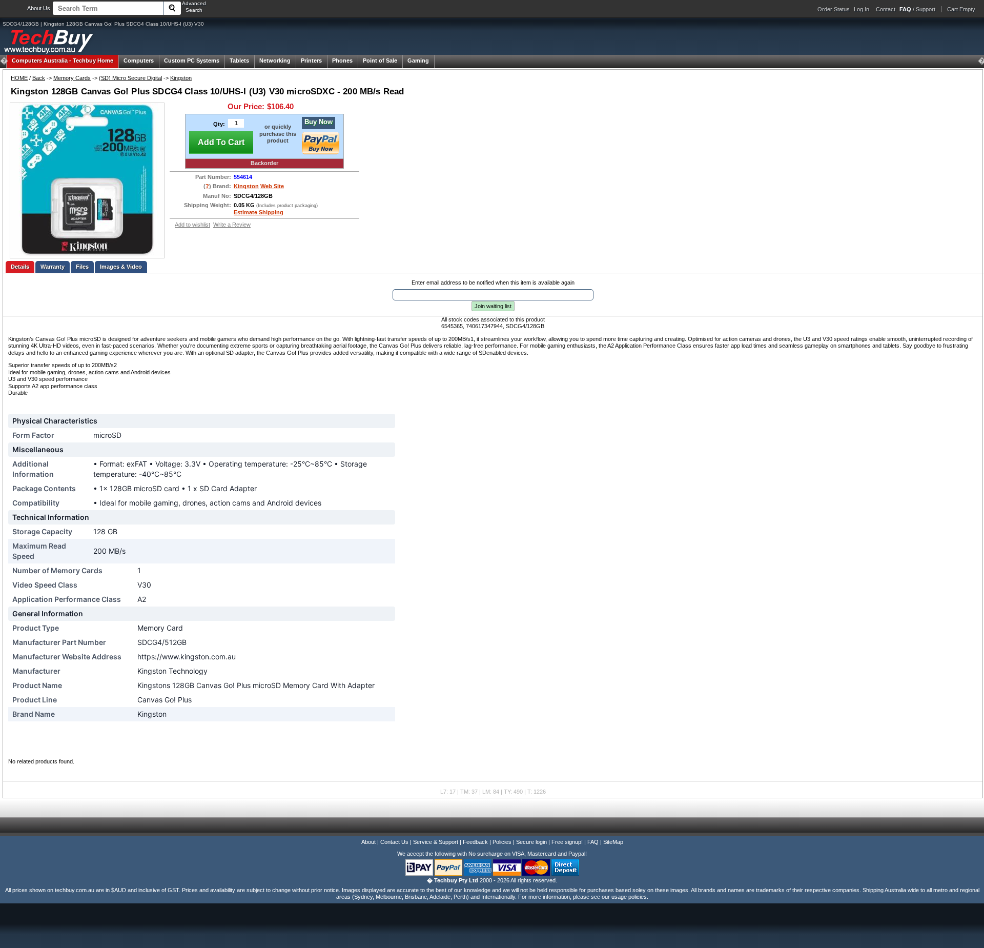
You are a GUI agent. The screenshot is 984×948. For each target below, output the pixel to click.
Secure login (531, 842)
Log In (861, 9)
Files (82, 267)
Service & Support (435, 842)
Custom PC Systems (191, 60)
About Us (38, 8)
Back (38, 78)
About (368, 842)
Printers (311, 60)
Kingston (181, 78)
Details (20, 267)
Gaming (418, 60)
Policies (502, 842)
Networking (275, 60)
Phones (342, 60)
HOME (19, 78)
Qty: (219, 124)
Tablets (239, 60)
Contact (885, 9)
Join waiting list (493, 306)
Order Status (833, 9)
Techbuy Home (62, 60)
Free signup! (567, 842)
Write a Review (232, 224)
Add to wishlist (192, 224)
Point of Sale (380, 60)
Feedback (475, 842)
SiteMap (613, 842)
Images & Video (121, 267)
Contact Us (394, 842)
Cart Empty (961, 9)
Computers (139, 60)
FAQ (593, 842)
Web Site (272, 186)
